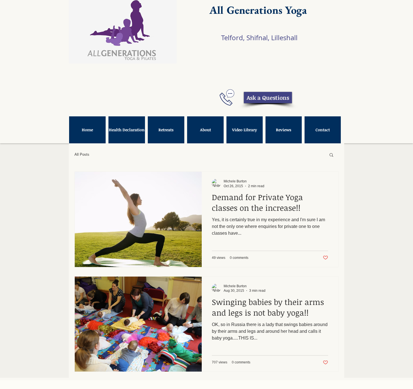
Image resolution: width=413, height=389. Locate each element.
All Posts (81, 154)
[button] (331, 155)
